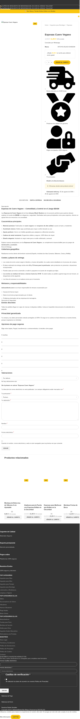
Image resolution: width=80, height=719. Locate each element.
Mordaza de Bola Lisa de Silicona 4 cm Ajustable (12, 505)
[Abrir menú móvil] (2, 16)
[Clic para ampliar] (5, 19)
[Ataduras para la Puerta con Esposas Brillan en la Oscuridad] (33, 470)
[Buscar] (77, 16)
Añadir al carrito (62, 62)
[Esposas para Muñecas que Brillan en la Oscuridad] (53, 470)
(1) (51, 513)
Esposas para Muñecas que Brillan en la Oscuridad (52, 507)
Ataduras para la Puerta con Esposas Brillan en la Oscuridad (33, 507)
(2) (12, 511)
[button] (13, 517)
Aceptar (16, 717)
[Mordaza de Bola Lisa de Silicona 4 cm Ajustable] (13, 470)
